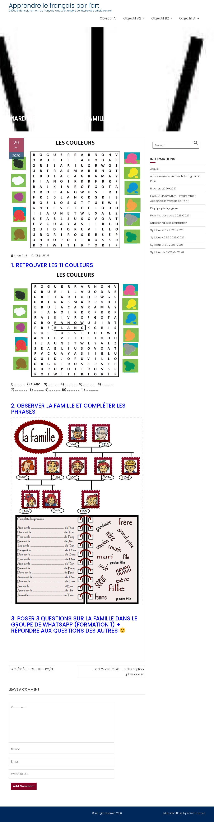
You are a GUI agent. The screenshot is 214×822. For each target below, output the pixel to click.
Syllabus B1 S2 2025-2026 (166, 245)
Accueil (154, 169)
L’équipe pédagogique (164, 208)
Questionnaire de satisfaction (168, 223)
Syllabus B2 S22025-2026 (167, 252)
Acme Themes (196, 813)
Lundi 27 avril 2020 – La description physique (118, 671)
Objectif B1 (187, 18)
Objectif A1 (108, 18)
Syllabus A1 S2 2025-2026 (166, 230)
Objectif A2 (132, 18)
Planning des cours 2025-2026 (170, 215)
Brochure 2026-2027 (163, 188)
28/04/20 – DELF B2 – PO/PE (34, 669)
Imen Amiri (21, 255)
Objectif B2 (160, 18)
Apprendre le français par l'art (54, 5)
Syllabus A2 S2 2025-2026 (167, 237)
